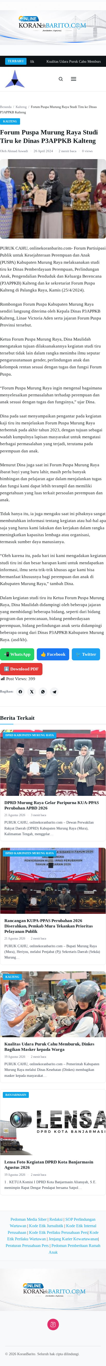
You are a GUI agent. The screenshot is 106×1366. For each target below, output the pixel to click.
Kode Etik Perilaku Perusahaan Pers (58, 1232)
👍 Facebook (53, 654)
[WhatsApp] (43, 691)
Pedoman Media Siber (29, 1219)
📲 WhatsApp (17, 654)
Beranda (6, 107)
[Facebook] (20, 691)
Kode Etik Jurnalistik (46, 1226)
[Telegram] (54, 691)
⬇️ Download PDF (21, 669)
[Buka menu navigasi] (73, 79)
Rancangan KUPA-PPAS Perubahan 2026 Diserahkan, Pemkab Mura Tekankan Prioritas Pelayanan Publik (48, 926)
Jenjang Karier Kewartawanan (73, 1239)
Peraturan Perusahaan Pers (27, 1245)
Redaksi (56, 1219)
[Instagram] (53, 1324)
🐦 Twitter (86, 654)
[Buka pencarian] (61, 79)
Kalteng (21, 107)
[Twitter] (31, 691)
